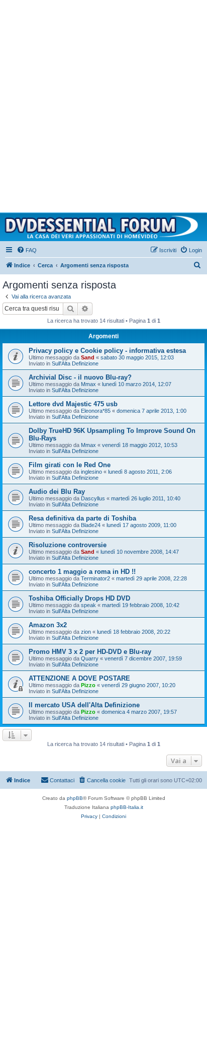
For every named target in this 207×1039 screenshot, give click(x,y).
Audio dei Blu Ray (57, 491)
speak (88, 605)
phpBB (75, 798)
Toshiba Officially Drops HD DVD (79, 598)
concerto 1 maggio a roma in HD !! (82, 571)
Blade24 (90, 525)
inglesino (91, 472)
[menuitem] (27, 250)
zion (86, 632)
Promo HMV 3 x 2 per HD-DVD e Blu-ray (90, 651)
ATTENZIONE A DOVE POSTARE (79, 678)
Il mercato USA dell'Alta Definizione (84, 705)
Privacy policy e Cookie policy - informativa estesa (107, 350)
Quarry (89, 658)
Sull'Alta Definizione (75, 363)
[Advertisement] (103, 103)
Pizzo (88, 685)
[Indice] (103, 227)
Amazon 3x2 (48, 625)
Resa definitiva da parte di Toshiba (82, 518)
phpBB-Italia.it (127, 807)
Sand (87, 357)
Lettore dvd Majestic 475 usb (73, 404)
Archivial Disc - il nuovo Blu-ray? (80, 377)
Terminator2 (95, 578)
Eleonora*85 (96, 411)
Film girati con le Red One (70, 465)
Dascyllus (93, 498)
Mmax (88, 384)
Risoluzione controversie (68, 545)
